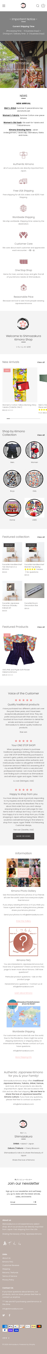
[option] (23, 64)
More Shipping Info (23, 1057)
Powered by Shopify (27, 1344)
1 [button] (21, 84)
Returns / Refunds (10, 1272)
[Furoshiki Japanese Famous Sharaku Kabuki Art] (12, 591)
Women (34, 462)
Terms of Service (9, 1276)
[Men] (12, 450)
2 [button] (24, 84)
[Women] (34, 450)
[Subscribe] (34, 1202)
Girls (34, 491)
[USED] (34, 508)
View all (41, 362)
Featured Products (15, 627)
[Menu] (4, 5)
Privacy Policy (8, 1279)
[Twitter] (3, 1315)
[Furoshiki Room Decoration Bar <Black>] (34, 591)
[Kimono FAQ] (23, 941)
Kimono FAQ (7, 1261)
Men (12, 462)
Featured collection (15, 537)
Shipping (6, 1269)
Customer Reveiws (10, 1265)
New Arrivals (10, 362)
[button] (30, 569)
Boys (12, 491)
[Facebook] (9, 1315)
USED (34, 520)
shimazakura (14, 1344)
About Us (6, 1258)
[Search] (37, 6)
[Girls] (34, 479)
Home (12, 520)
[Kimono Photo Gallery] (23, 873)
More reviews (23, 836)
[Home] (12, 508)
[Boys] (12, 479)
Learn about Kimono (23, 993)
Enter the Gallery (23, 921)
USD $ (4, 1338)
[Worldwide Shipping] (23, 1013)
